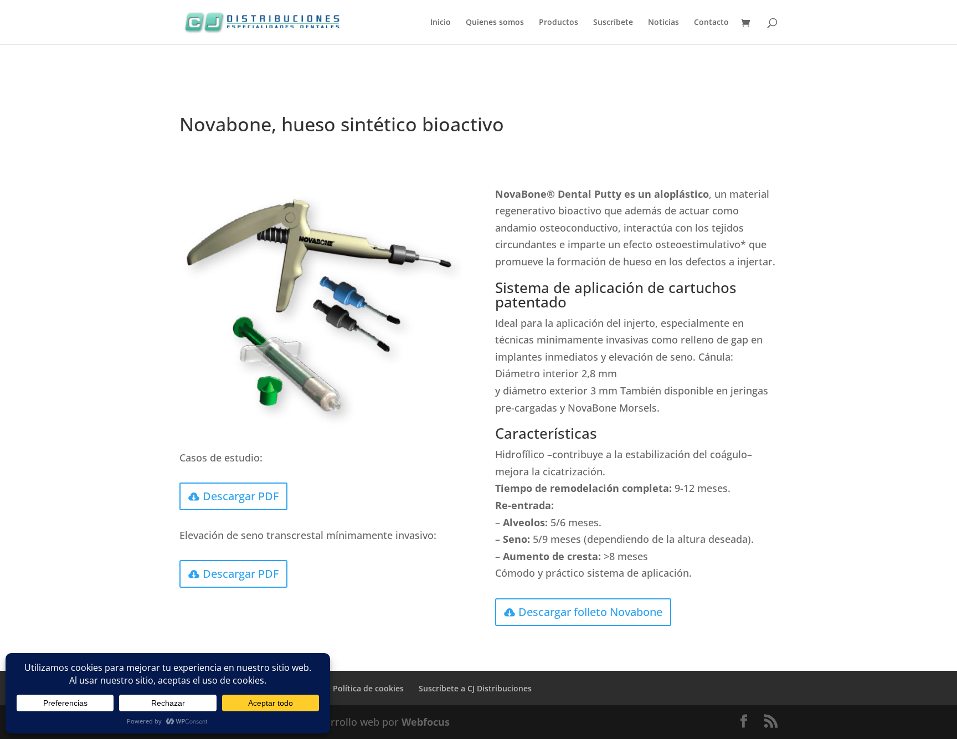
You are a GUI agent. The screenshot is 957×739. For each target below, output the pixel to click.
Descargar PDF (241, 496)
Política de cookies (368, 688)
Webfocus (426, 721)
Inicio (440, 22)
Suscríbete (613, 22)
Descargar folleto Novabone (590, 611)
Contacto (711, 22)
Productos (558, 22)
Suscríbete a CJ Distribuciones (475, 688)
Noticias (663, 22)
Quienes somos (495, 22)
